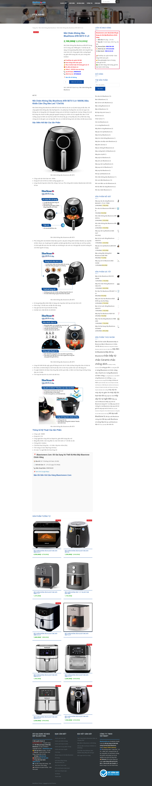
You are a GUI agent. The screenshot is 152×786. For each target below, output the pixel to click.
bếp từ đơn (110, 349)
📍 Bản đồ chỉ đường (70, 77)
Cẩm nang (97, 3)
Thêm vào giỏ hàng (76, 82)
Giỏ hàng (57, 758)
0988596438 (77, 72)
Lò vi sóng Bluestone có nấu (110, 375)
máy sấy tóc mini (109, 396)
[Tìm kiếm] (118, 1)
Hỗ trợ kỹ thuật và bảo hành (62, 768)
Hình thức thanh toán (60, 765)
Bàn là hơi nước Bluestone (104, 342)
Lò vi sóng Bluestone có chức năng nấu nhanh (107, 370)
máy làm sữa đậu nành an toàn (104, 382)
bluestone (63, 3)
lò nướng (109, 364)
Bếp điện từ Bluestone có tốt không (86, 743)
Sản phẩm (72, 3)
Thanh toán (58, 776)
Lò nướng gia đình (105, 367)
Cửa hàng (57, 752)
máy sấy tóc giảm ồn (102, 392)
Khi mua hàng (80, 3)
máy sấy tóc (112, 390)
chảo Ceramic (102, 359)
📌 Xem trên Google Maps (41, 471)
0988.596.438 (110, 46)
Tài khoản (57, 773)
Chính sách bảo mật (60, 738)
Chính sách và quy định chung (63, 746)
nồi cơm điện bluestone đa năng (101, 413)
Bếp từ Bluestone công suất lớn (108, 346)
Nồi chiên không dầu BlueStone (47, 28)
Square (45, 783)
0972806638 (77, 74)
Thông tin (89, 3)
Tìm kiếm (100, 89)
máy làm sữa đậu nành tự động (101, 389)
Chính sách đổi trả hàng (61, 741)
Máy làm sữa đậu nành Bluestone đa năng (109, 387)
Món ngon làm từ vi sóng (83, 755)
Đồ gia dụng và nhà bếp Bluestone (64, 755)
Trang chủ (35, 28)
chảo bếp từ (109, 355)
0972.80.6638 (110, 49)
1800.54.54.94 (108, 51)
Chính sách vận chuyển (61, 749)
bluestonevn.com (47, 748)
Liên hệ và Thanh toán (61, 771)
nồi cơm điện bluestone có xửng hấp (112, 410)
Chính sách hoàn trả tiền (61, 744)
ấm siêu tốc (110, 424)
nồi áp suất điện (103, 424)
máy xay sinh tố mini (105, 408)
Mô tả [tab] (34, 95)
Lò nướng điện (114, 367)
